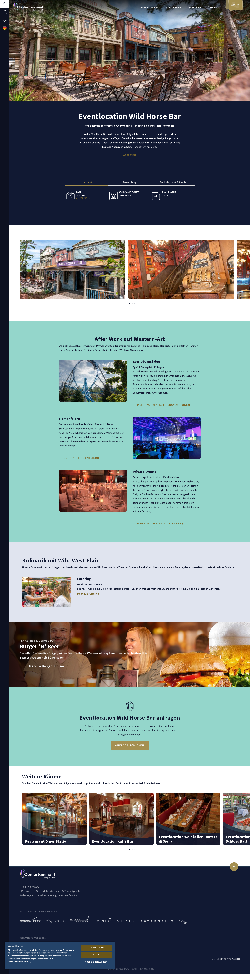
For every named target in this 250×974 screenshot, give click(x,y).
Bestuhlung (129, 182)
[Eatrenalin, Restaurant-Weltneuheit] (157, 921)
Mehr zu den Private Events (160, 523)
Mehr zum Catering (88, 593)
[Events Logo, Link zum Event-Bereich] (103, 921)
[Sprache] (4, 28)
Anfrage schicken (129, 745)
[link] (234, 866)
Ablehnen (96, 955)
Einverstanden (96, 947)
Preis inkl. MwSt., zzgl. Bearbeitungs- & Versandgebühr (50, 891)
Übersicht (86, 182)
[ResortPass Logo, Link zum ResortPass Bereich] (183, 921)
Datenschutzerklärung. (22, 961)
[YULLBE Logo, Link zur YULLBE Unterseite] (126, 921)
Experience (195, 7)
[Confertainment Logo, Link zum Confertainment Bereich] (28, 6)
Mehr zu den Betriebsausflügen (163, 405)
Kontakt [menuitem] (235, 4)
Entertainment (174, 7)
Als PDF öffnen (83, 198)
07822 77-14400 (230, 958)
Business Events (149, 7)
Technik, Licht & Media (173, 182)
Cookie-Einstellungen (96, 962)
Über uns (212, 7)
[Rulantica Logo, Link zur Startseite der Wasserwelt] (55, 921)
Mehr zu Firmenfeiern (81, 458)
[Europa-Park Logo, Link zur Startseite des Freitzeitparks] (30, 921)
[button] (4, 4)
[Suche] (4, 12)
